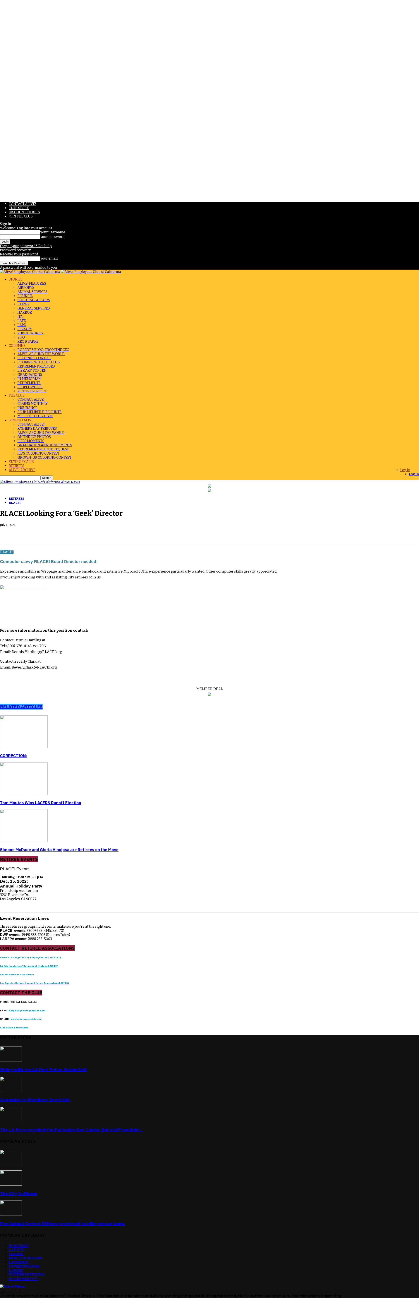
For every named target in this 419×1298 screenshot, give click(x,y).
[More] (70, 532)
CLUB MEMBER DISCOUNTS (39, 412)
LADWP (23, 304)
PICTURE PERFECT (32, 391)
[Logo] (30, 272)
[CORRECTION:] (24, 747)
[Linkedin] (38, 532)
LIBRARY (24, 329)
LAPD (21, 325)
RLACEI (15, 503)
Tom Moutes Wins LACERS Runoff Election (40, 802)
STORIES (15, 279)
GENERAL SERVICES (33, 308)
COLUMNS (17, 346)
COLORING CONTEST (34, 358)
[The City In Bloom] (11, 1184)
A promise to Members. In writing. (35, 1100)
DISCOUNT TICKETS (24, 212)
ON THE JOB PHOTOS (34, 437)
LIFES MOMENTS (30, 441)
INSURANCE (27, 408)
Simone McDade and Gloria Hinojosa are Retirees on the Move (59, 849)
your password (52, 237)
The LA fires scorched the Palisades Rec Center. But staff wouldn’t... (71, 1130)
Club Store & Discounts (14, 1027)
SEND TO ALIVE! (21, 420)
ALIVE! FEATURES (31, 283)
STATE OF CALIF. (21, 462)
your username (52, 232)
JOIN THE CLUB (21, 216)
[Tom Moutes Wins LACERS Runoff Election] (24, 794)
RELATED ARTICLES (21, 707)
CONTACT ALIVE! (22, 204)
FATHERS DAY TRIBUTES (37, 428)
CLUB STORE (19, 208)
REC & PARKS (28, 341)
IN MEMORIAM (29, 379)
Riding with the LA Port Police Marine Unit (43, 1069)
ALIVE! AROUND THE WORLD (41, 354)
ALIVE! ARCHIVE (22, 470)
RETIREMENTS (29, 383)
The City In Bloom (18, 1193)
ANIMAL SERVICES (32, 292)
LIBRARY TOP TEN (31, 370)
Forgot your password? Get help (26, 246)
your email (49, 258)
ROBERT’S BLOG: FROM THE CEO (43, 350)
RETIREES (16, 466)
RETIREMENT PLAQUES (36, 366)
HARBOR (24, 312)
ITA (20, 317)
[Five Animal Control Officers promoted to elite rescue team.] (11, 1214)
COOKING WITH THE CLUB (38, 362)
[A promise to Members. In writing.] (11, 1091)
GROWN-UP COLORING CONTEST (44, 457)
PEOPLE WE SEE (30, 387)
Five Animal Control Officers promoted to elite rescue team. (62, 1223)
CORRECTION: (13, 755)
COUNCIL (25, 296)
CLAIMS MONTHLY (32, 404)
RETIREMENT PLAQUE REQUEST (43, 449)
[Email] (54, 532)
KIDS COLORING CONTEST (38, 453)
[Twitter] (23, 532)
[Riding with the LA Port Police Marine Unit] (11, 1061)
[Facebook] (7, 532)
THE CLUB (17, 395)
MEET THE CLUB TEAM (35, 416)
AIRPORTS (25, 288)
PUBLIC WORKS (30, 333)
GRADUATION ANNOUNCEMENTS (44, 445)
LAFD (21, 321)
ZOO (21, 337)
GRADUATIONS (29, 375)
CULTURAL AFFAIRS (33, 300)
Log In (405, 470)
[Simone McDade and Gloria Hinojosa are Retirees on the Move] (24, 841)
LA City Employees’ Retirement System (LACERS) (29, 966)
